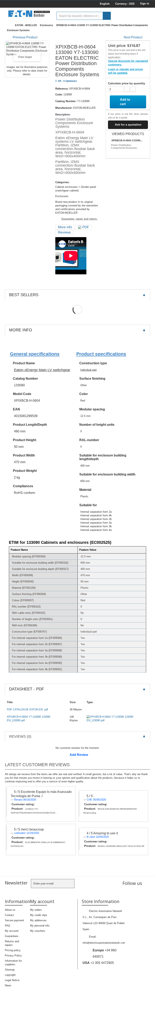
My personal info (39, 925)
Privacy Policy (13, 955)
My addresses (38, 920)
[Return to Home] (9, 25)
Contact (9, 915)
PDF (85, 227)
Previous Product (25, 37)
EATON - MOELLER (26, 25)
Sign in (144, 3)
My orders (36, 909)
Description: (62, 114)
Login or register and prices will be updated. (125, 71)
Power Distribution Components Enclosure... (125, 146)
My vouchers (37, 930)
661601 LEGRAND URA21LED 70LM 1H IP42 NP (121, 846)
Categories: (62, 182)
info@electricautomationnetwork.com (104, 942)
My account (12, 930)
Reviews (64, 232)
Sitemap (10, 969)
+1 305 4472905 (98, 963)
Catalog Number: (65, 101)
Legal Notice (12, 980)
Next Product (133, 37)
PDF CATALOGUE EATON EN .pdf (27, 709)
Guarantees (11, 936)
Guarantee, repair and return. (79, 218)
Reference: (61, 88)
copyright (10, 974)
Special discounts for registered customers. (128, 62)
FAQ (7, 925)
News (8, 985)
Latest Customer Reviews (37, 764)
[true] (107, 16)
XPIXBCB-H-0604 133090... (126, 140)
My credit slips (38, 915)
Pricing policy (13, 950)
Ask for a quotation (128, 124)
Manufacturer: (63, 107)
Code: (59, 94)
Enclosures (46, 25)
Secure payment (14, 920)
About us (10, 909)
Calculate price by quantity (126, 83)
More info (65, 227)
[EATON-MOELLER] (29, 14)
